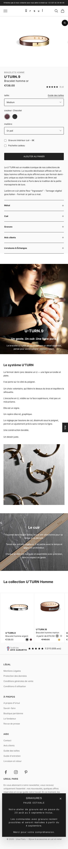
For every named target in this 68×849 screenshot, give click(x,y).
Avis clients (8, 745)
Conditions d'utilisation (14, 686)
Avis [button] (65, 427)
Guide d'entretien (12, 756)
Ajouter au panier (34, 156)
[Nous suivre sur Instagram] (16, 772)
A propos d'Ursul (11, 703)
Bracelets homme (14, 72)
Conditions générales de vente (18, 681)
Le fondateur (9, 718)
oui (4, 140)
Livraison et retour (12, 761)
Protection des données (15, 676)
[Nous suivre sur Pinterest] (26, 772)
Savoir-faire (9, 708)
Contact (7, 740)
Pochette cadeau (16, 145)
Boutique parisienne (13, 713)
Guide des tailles (56, 95)
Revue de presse (11, 723)
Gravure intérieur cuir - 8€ (21, 140)
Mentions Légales (12, 671)
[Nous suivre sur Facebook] (5, 772)
